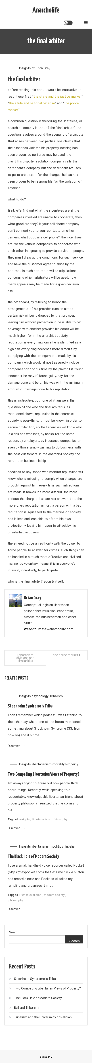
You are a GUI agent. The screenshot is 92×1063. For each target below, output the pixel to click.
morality (58, 764)
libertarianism (42, 764)
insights (24, 819)
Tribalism (56, 696)
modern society (54, 895)
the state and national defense (32, 103)
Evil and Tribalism (26, 1007)
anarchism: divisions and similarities (25, 658)
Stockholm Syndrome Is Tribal (30, 706)
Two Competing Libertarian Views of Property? (43, 774)
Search (14, 932)
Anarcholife (46, 10)
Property (71, 764)
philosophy (60, 819)
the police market (65, 655)
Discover (14, 746)
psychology (40, 696)
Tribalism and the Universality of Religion (43, 1017)
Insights (25, 68)
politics (57, 846)
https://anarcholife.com (55, 629)
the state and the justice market (57, 97)
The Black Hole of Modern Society (33, 856)
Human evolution (30, 895)
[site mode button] (68, 23)
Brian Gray (43, 68)
